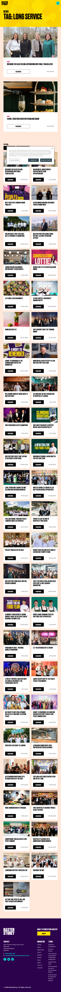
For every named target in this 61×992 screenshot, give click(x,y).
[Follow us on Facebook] (4, 959)
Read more (18, 71)
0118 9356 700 (10, 953)
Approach (40, 950)
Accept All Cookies (46, 160)
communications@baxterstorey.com (17, 955)
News (39, 962)
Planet (39, 957)
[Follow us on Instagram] (12, 959)
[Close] (52, 148)
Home (39, 944)
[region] (30, 155)
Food (39, 952)
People (39, 955)
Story (39, 947)
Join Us (44, 933)
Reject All (33, 160)
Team (39, 960)
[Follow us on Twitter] (8, 959)
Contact (40, 968)
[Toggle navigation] (57, 3)
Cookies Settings (14, 160)
